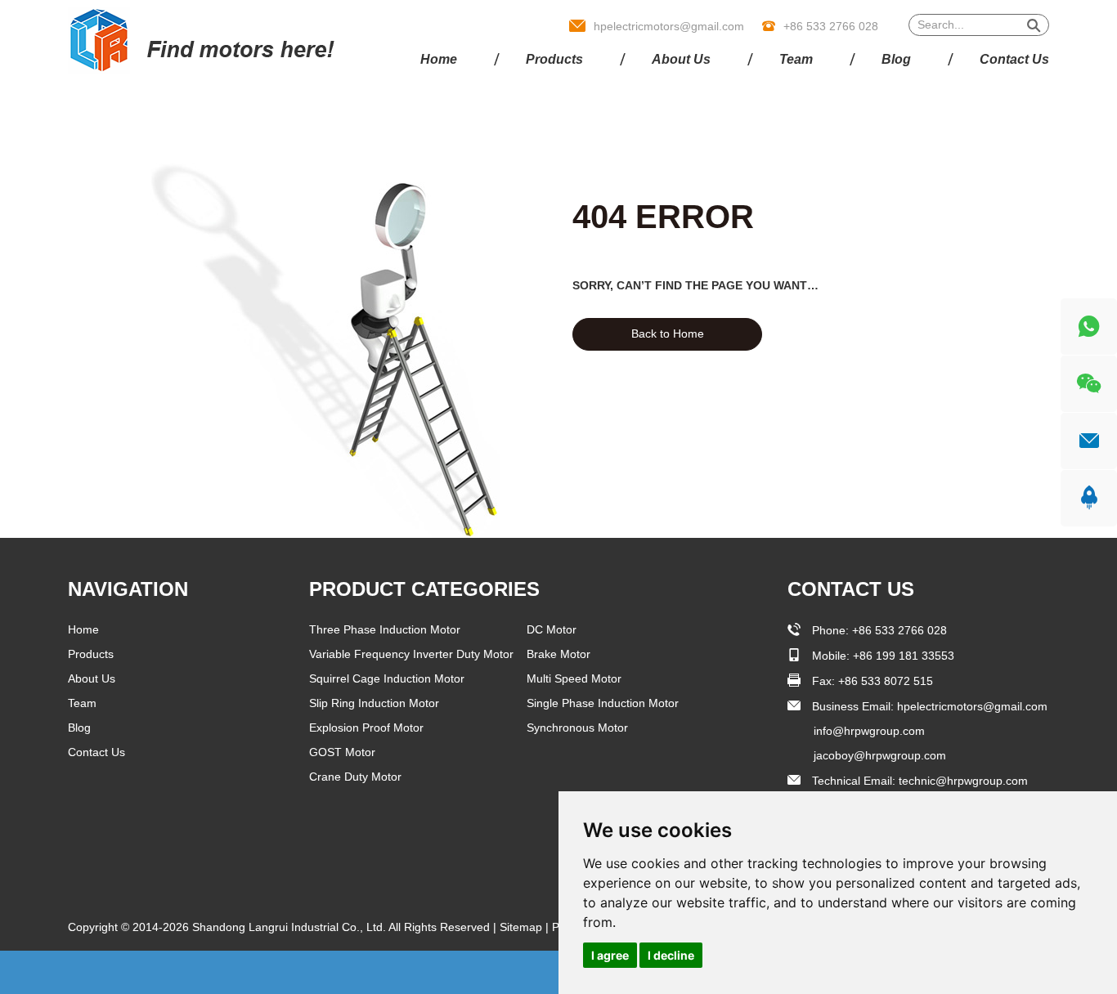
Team (796, 59)
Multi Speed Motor (574, 678)
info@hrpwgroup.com (869, 730)
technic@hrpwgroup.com (963, 780)
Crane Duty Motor (355, 776)
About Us (681, 59)
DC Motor (551, 629)
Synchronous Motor (577, 727)
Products (554, 59)
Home (438, 59)
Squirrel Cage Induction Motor (386, 678)
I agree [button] (610, 955)
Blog (896, 59)
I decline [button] (671, 955)
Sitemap (522, 927)
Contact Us (1014, 59)
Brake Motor (558, 653)
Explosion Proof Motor (366, 727)
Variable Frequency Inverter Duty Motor (411, 653)
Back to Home (667, 333)
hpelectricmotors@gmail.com (669, 26)
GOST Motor (342, 752)
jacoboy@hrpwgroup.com (880, 755)
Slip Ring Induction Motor (374, 703)
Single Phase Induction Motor (603, 703)
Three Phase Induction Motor (384, 629)
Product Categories (424, 589)
